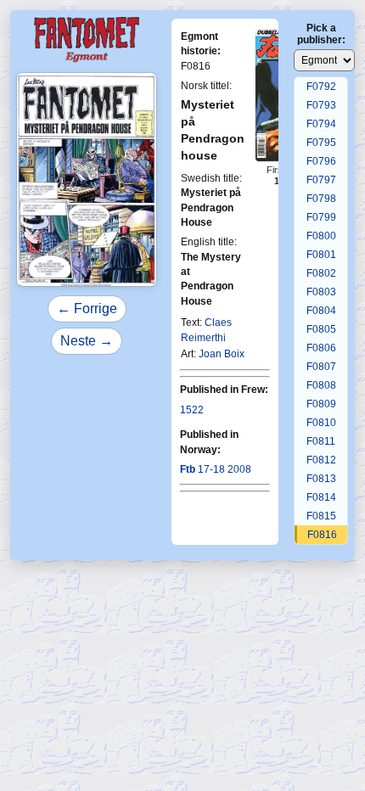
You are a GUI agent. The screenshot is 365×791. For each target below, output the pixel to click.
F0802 (321, 273)
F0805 (321, 329)
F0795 (321, 143)
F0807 (321, 367)
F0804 (321, 311)
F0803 (321, 292)
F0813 (321, 479)
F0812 (321, 460)
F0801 (321, 255)
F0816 (322, 535)
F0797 (321, 180)
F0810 (321, 423)
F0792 (321, 87)
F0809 (321, 404)
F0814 (321, 497)
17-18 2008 (215, 469)
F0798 (321, 199)
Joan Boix (221, 354)
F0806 (321, 348)
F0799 (321, 217)
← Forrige (87, 308)
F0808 (321, 385)
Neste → (86, 341)
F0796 (321, 161)
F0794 (321, 124)
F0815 (321, 516)
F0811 (320, 441)
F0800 (321, 236)
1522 (192, 410)
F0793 (321, 105)
